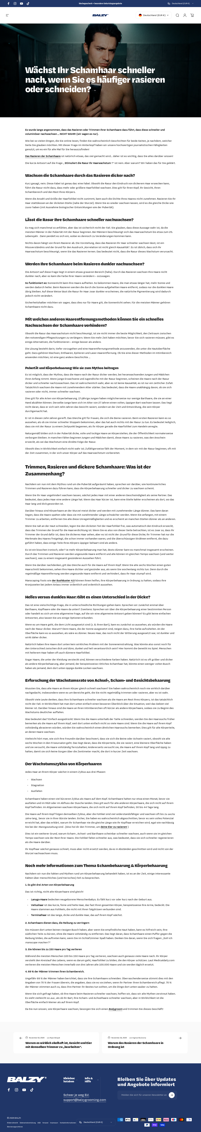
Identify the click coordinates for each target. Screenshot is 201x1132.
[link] (76, 1095)
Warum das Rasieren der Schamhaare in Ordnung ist (135, 1045)
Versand (45, 1123)
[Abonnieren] (172, 1095)
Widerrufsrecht (12, 1123)
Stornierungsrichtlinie (15, 1127)
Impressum (54, 1123)
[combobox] (181, 3)
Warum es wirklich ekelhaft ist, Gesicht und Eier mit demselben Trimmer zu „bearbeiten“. (58, 1045)
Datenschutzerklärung (28, 1123)
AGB (39, 1123)
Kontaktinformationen (68, 1123)
